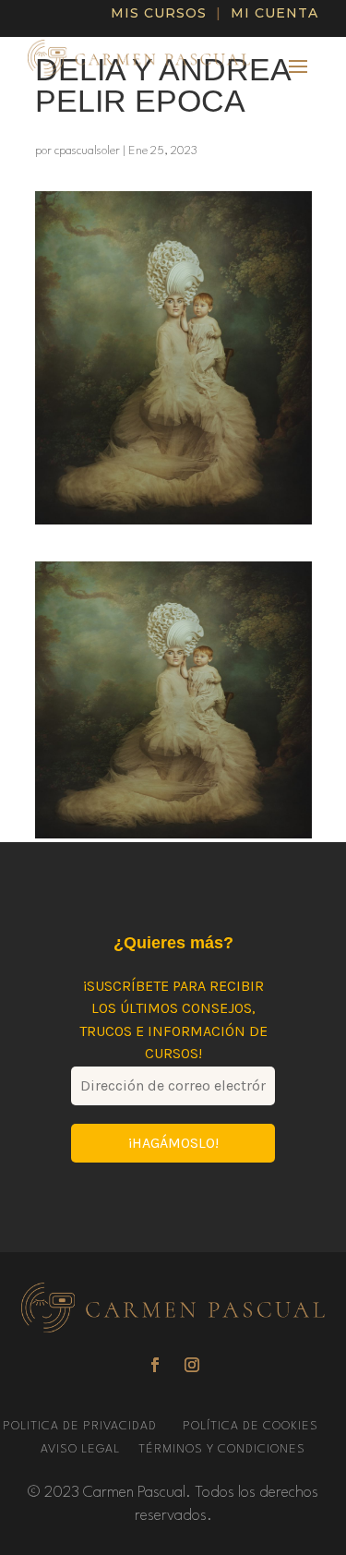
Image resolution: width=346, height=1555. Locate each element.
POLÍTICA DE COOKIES (250, 1426)
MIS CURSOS (159, 13)
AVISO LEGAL (82, 1449)
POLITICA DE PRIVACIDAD (82, 1426)
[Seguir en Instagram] (192, 1365)
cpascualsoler (87, 151)
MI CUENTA (274, 13)
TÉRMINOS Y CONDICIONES (221, 1449)
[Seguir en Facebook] (155, 1365)
